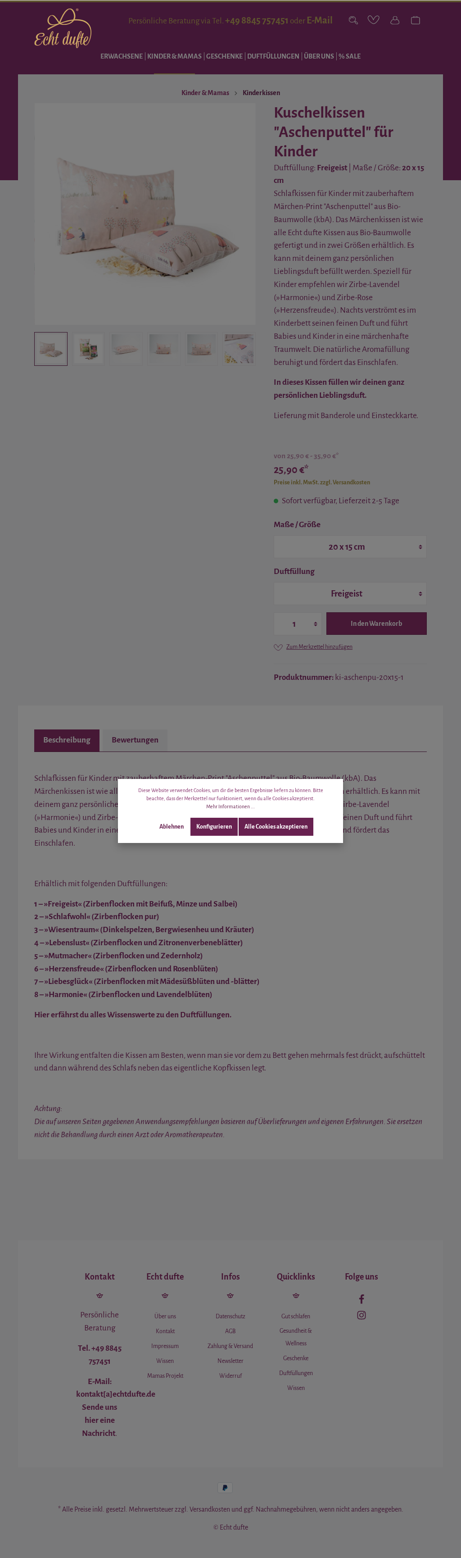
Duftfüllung (294, 571)
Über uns (165, 1316)
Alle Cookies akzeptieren (275, 827)
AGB (230, 1331)
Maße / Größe (297, 524)
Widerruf (230, 1376)
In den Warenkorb (376, 623)
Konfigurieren (214, 827)
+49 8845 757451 (257, 20)
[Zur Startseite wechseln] (63, 28)
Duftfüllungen (296, 1373)
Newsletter (230, 1361)
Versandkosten (210, 1509)
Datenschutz (230, 1316)
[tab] (66, 740)
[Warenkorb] (415, 20)
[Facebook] (361, 1301)
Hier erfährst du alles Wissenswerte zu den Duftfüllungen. (132, 1015)
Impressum (165, 1346)
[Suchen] (353, 20)
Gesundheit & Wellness (296, 1337)
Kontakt (165, 1331)
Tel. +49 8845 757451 (100, 1355)
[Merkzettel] (374, 20)
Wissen (165, 1361)
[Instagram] (361, 1317)
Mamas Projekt (165, 1376)
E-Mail (320, 20)
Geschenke (295, 1358)
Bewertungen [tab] (135, 740)
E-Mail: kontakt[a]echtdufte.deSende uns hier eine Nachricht (115, 1407)
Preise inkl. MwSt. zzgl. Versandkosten (322, 482)
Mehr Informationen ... (230, 806)
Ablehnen (171, 827)
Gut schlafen (295, 1316)
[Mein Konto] (394, 20)
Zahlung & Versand (230, 1346)
